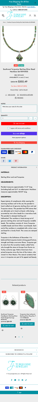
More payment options (19, 137)
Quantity (4, 115)
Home (4, 22)
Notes (3, 104)
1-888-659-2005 (22, 10)
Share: (3, 158)
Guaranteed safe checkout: (11, 149)
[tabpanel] (9, 313)
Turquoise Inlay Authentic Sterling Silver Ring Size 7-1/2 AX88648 (28, 316)
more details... (31, 7)
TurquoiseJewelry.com (16, 15)
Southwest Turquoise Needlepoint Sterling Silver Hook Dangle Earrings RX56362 (9, 316)
